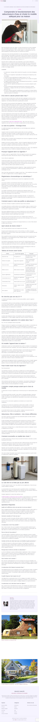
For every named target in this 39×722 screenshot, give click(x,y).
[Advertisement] (19, 650)
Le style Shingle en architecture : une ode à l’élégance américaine (15, 684)
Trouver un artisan (5, 713)
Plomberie (19, 9)
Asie (15, 710)
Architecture (16, 705)
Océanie (15, 713)
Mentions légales (5, 708)
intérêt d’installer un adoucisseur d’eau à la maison (12, 496)
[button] (33, 1)
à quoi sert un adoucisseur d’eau (15, 121)
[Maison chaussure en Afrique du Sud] (19, 627)
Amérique (16, 708)
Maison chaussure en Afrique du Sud (9, 640)
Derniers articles (4, 705)
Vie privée (3, 710)
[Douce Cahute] (3, 1)
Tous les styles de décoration (32, 705)
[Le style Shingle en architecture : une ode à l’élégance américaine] (19, 671)
